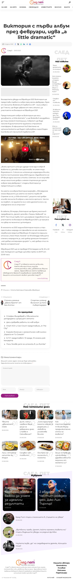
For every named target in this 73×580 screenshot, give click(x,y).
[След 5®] (36, 2)
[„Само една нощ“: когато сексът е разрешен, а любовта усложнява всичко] (45, 414)
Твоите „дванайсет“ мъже (8, 424)
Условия (61, 568)
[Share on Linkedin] (24, 44)
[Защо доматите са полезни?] (67, 69)
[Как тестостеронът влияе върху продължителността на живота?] (63, 414)
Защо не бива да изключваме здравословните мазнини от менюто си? (63, 458)
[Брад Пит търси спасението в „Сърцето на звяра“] (8, 518)
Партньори (61, 573)
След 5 (9, 50)
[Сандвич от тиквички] (67, 102)
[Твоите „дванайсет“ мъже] (10, 414)
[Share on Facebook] (15, 44)
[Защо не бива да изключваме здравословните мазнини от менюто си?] (63, 445)
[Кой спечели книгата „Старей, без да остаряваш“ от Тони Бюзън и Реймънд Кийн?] (67, 85)
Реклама (62, 570)
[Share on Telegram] (27, 44)
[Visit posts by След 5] (4, 50)
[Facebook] (56, 227)
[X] (63, 227)
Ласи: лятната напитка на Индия (9, 455)
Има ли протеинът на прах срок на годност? (56, 130)
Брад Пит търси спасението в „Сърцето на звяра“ (40, 517)
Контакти (61, 565)
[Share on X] (18, 44)
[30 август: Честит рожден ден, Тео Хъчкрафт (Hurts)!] (67, 116)
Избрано (36, 475)
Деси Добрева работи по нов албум (22, 322)
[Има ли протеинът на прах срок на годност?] (67, 131)
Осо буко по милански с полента (42, 455)
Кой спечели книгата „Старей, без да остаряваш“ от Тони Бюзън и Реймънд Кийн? (56, 83)
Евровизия (36, 290)
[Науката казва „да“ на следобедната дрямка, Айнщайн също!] (8, 546)
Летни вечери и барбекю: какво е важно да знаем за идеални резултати (18, 495)
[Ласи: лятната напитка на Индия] (10, 445)
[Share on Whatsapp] (21, 44)
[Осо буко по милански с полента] (45, 445)
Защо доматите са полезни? (57, 67)
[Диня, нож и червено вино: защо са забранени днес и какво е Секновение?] (28, 414)
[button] (3, 2)
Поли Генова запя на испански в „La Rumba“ (26, 344)
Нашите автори (61, 563)
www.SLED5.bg (42, 278)
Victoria (13, 290)
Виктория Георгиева (23, 290)
